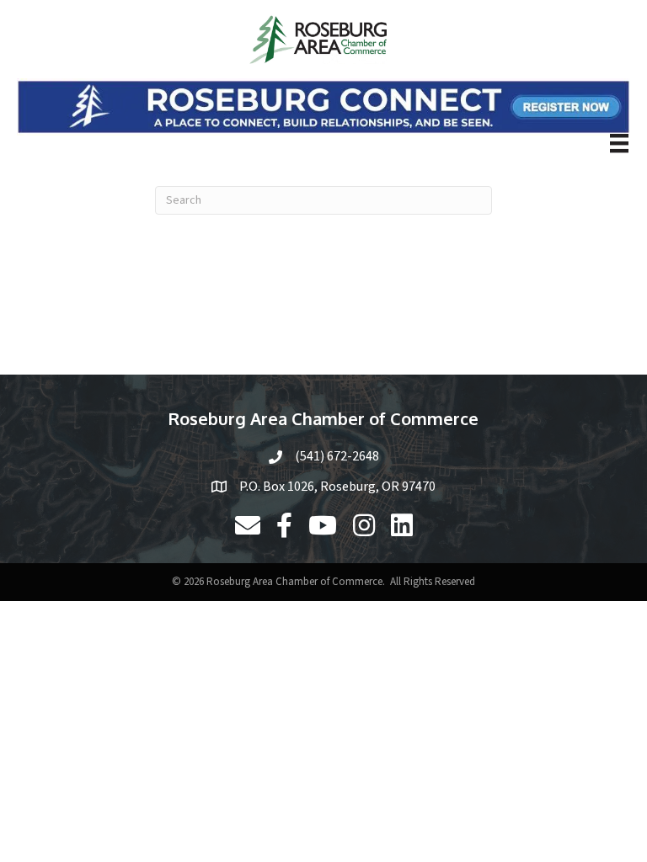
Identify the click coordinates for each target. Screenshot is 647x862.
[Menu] (619, 143)
